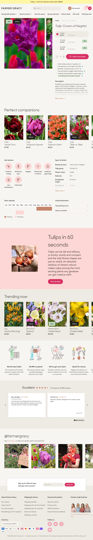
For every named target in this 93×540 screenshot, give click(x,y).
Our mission (5, 502)
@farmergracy (11, 441)
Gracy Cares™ (6, 505)
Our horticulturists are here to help (79, 515)
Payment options (53, 502)
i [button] (80, 68)
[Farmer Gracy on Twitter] (55, 524)
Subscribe (69, 484)
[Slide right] (49, 43)
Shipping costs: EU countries (33, 508)
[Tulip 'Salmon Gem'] (57, 127)
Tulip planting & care (62, 206)
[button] (5, 405)
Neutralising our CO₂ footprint (11, 512)
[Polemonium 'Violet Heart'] (57, 314)
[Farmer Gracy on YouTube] (50, 530)
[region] (46, 405)
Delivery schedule (61, 210)
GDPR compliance (53, 508)
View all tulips (55, 281)
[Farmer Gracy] (11, 8)
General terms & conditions (56, 512)
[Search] (35, 8)
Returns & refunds (30, 512)
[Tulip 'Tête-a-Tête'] (79, 127)
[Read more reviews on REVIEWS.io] (79, 420)
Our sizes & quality (7, 508)
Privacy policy (52, 505)
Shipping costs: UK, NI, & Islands (34, 505)
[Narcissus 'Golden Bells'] (79, 314)
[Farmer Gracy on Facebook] (50, 524)
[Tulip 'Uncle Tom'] (13, 127)
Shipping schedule (30, 502)
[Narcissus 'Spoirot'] (35, 314)
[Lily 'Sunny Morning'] (13, 314)
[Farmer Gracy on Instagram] (61, 524)
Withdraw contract (30, 515)
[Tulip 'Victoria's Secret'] (35, 127)
